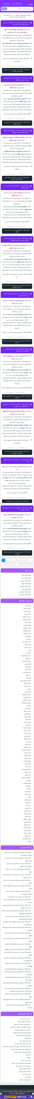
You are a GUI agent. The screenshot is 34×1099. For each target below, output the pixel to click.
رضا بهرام (28, 658)
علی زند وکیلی (27, 700)
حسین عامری (27, 730)
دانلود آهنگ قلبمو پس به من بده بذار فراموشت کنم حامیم (17, 350)
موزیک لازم (28, 1038)
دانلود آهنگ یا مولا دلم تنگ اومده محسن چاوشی (17, 949)
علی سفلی (28, 766)
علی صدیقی (27, 753)
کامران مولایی (27, 625)
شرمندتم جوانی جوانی (25, 1071)
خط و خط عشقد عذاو (25, 1041)
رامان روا (28, 780)
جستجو (4, 9)
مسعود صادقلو (27, 617)
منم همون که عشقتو (25, 1080)
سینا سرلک (28, 744)
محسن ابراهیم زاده (26, 656)
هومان (29, 841)
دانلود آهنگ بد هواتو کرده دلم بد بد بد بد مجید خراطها (17, 231)
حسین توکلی (27, 825)
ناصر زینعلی (27, 772)
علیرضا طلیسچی (26, 661)
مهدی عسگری (27, 819)
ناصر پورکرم (28, 836)
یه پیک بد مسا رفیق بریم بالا (23, 1030)
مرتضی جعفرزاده (26, 694)
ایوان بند (28, 705)
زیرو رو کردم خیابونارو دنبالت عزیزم (21, 1063)
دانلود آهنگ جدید (17, 3)
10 (17, 560)
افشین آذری (27, 733)
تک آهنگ (28, 1055)
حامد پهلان (28, 775)
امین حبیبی (27, 791)
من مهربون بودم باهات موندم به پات (21, 1049)
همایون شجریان (26, 769)
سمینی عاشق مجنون (25, 1069)
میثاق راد (28, 786)
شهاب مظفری (27, 628)
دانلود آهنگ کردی (26, 584)
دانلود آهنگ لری (26, 589)
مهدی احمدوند (27, 728)
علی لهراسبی (27, 736)
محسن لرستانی (26, 672)
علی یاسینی (27, 647)
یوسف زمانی (27, 722)
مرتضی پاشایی (27, 620)
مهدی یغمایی (27, 783)
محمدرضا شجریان (26, 778)
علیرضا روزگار (27, 739)
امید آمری (28, 719)
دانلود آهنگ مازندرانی (25, 592)
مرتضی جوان (27, 814)
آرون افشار (28, 667)
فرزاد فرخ (28, 678)
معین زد (28, 689)
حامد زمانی (28, 794)
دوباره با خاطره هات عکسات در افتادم (21, 1027)
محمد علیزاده (27, 755)
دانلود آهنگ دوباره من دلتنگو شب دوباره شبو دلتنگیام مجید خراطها (16, 131)
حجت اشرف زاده (26, 642)
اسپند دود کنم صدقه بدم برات (23, 1044)
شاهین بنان (28, 764)
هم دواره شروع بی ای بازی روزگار (22, 1033)
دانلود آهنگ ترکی (26, 575)
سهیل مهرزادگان (26, 703)
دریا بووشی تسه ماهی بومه (23, 1066)
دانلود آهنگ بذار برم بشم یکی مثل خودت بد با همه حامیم (17, 341)
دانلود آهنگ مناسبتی (25, 595)
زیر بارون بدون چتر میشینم (23, 1035)
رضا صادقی (28, 622)
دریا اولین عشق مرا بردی (24, 1021)
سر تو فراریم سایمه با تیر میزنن (22, 1024)
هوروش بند (28, 636)
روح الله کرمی (27, 714)
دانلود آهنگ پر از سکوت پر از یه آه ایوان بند (17, 501)
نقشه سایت (6, 3)
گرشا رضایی (28, 664)
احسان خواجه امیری (25, 681)
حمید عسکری (27, 711)
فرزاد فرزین (28, 692)
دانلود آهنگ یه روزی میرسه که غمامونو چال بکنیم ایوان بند (17, 553)
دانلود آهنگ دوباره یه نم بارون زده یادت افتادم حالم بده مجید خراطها (16, 239)
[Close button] (33, 1094)
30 (26, 560)
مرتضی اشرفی (27, 608)
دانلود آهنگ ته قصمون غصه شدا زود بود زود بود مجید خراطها (17, 123)
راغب (29, 650)
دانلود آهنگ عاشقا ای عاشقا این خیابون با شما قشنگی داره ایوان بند (16, 405)
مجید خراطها (27, 747)
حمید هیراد (28, 644)
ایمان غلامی (27, 800)
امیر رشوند (28, 803)
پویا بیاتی (28, 669)
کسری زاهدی (27, 822)
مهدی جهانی (27, 717)
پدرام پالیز (28, 725)
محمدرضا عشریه (26, 750)
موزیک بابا (28, 1077)
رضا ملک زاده (27, 811)
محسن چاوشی (27, 633)
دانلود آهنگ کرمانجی (25, 586)
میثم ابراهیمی (27, 631)
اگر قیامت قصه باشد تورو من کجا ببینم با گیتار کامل (16, 1046)
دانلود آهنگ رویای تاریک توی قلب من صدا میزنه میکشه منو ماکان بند (16, 24)
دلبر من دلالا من (26, 1074)
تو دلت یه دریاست (26, 1060)
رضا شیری (28, 675)
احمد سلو (28, 606)
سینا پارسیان (27, 611)
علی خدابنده (27, 686)
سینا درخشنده (27, 697)
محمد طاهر (28, 816)
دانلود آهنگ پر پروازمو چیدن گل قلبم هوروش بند (18, 969)
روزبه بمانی (28, 708)
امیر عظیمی (27, 758)
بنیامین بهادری (27, 839)
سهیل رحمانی (27, 827)
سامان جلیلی (27, 683)
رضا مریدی (28, 808)
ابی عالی (28, 742)
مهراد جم (28, 639)
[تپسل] (1, 1094)
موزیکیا (29, 1057)
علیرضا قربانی (27, 761)
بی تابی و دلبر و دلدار (25, 1019)
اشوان (29, 797)
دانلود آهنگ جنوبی (26, 581)
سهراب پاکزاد (27, 830)
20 (21, 560)
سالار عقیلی (27, 614)
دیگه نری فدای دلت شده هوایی (22, 1052)
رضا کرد (29, 789)
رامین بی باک (27, 833)
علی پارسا (28, 805)
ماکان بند (28, 653)
